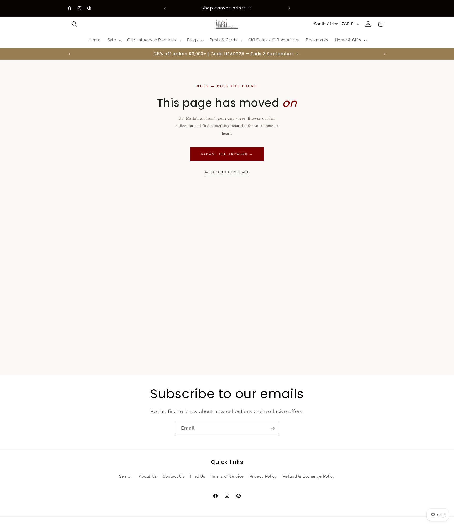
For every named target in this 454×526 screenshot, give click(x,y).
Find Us (197, 476)
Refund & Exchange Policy (309, 476)
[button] (74, 24)
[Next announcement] (289, 8)
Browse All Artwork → (227, 154)
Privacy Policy (263, 476)
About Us (148, 476)
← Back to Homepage (227, 172)
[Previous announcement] (165, 8)
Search (126, 476)
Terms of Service (227, 476)
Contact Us (173, 476)
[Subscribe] (272, 428)
